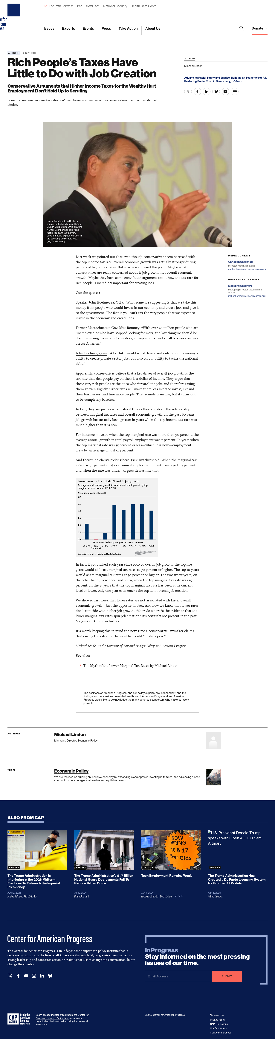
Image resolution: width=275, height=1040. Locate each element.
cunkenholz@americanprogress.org (247, 269)
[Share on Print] (235, 91)
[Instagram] (34, 976)
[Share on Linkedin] (206, 91)
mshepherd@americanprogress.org (246, 296)
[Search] (241, 30)
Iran (79, 6)
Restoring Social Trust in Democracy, (208, 81)
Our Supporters (218, 1028)
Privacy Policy (217, 1019)
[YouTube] (26, 976)
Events (88, 28)
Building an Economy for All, (249, 77)
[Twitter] (10, 976)
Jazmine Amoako (150, 896)
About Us (152, 28)
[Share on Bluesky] (216, 91)
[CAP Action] (19, 1019)
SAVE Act (93, 6)
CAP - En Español (219, 1024)
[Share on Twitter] (188, 91)
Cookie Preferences (220, 1032)
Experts (68, 28)
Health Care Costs (143, 6)
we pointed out (103, 256)
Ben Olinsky (30, 896)
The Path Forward (61, 6)
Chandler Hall (81, 896)
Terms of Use (217, 1015)
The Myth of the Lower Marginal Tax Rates (116, 665)
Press (106, 28)
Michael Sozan (15, 896)
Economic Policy (71, 771)
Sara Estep (166, 896)
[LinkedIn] (42, 976)
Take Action (128, 28)
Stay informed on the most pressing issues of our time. (197, 956)
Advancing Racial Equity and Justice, (207, 77)
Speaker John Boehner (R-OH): (100, 302)
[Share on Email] (225, 91)
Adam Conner (215, 896)
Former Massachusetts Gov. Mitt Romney (107, 327)
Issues (49, 28)
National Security (115, 6)
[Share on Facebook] (197, 91)
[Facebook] (18, 976)
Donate (258, 28)
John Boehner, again (91, 353)
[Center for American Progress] (14, 17)
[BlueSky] (50, 976)
